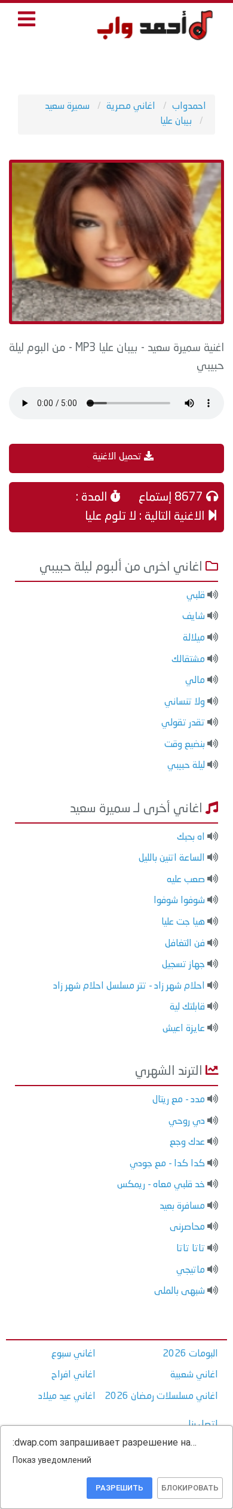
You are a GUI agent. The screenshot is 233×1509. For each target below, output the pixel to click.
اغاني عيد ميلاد (67, 1396)
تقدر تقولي (183, 723)
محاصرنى (187, 1227)
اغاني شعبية (194, 1375)
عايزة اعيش (184, 1029)
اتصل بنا (203, 1424)
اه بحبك (191, 837)
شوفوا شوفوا (179, 901)
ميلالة (194, 638)
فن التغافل (185, 944)
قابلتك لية (187, 1007)
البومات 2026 (190, 1354)
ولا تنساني (184, 702)
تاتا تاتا (190, 1249)
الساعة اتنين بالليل (172, 858)
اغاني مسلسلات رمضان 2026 (161, 1396)
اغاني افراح (73, 1375)
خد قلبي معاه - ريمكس (161, 1185)
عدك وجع (187, 1142)
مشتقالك (188, 659)
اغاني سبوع (73, 1354)
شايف (193, 616)
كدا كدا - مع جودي (167, 1164)
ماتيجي (190, 1270)
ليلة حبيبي (186, 765)
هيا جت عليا (183, 922)
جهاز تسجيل (183, 965)
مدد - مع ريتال (178, 1100)
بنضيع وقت (184, 744)
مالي (195, 680)
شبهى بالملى (179, 1291)
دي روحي (186, 1121)
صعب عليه (186, 880)
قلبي (195, 595)
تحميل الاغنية (118, 457)
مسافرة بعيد (182, 1206)
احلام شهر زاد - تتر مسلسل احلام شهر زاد (129, 986)
